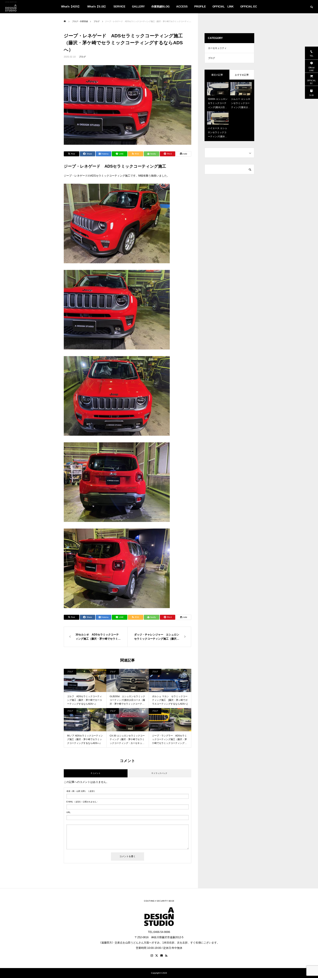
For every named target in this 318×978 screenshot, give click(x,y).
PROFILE (200, 6)
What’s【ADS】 (71, 6)
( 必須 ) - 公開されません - (82, 802)
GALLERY (138, 6)
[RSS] (166, 955)
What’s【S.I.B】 (97, 6)
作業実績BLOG (160, 6)
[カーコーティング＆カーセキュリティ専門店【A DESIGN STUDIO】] (11, 6)
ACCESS (182, 6)
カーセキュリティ (217, 48)
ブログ (82, 56)
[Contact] (161, 955)
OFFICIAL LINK (223, 6)
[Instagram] (152, 955)
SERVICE (119, 6)
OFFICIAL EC (248, 6)
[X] (156, 955)
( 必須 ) (80, 791)
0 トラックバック (159, 773)
